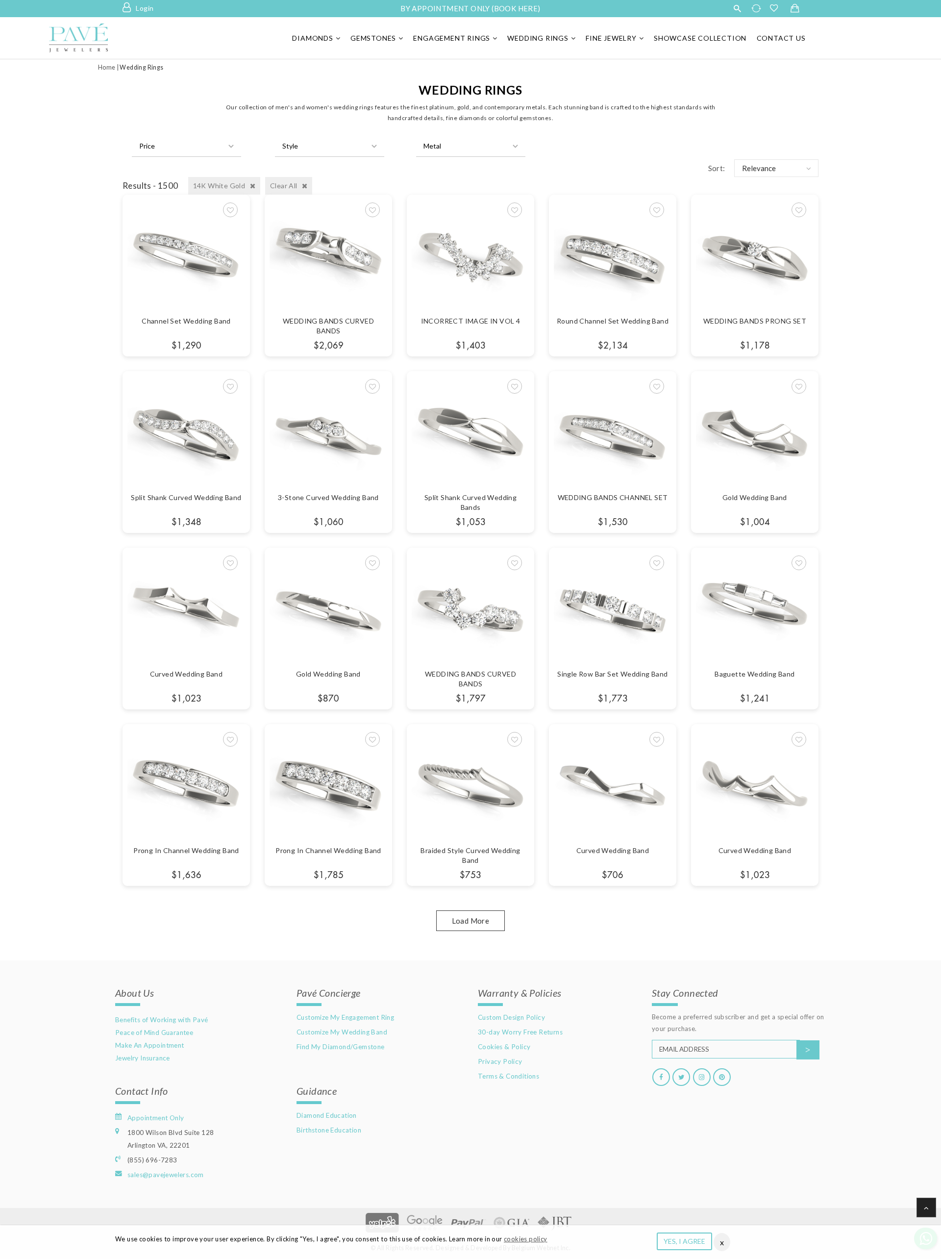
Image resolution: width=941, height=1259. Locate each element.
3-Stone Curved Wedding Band (328, 497)
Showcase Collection (700, 38)
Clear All (284, 185)
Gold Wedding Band (754, 497)
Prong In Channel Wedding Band (186, 850)
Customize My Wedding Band (342, 1032)
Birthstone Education (329, 1130)
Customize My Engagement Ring (345, 1017)
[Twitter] (681, 1077)
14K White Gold (220, 185)
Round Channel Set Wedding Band (613, 321)
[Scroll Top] (926, 1207)
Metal (432, 146)
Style (290, 146)
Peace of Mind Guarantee (154, 1032)
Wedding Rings (537, 38)
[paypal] (468, 1221)
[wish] (777, 8)
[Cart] (795, 8)
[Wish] (230, 209)
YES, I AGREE (684, 1241)
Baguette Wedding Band (754, 674)
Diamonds (312, 38)
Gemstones (373, 38)
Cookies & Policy (504, 1047)
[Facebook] (661, 1077)
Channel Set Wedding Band (186, 321)
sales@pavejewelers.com (165, 1175)
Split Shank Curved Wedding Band (186, 497)
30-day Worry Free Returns (520, 1032)
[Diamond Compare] (757, 8)
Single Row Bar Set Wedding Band (612, 674)
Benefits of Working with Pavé (161, 1020)
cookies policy (525, 1239)
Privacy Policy (500, 1061)
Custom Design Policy (511, 1017)
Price (147, 146)
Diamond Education (327, 1115)
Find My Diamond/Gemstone (341, 1047)
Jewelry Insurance (142, 1058)
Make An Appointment (149, 1045)
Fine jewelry (611, 38)
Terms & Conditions (508, 1076)
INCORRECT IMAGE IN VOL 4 (470, 321)
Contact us (781, 38)
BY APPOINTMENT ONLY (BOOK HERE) (470, 8)
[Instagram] (702, 1077)
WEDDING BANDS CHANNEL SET (613, 497)
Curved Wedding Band (186, 674)
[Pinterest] (722, 1077)
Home (107, 67)
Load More (471, 920)
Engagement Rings (451, 38)
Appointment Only (155, 1118)
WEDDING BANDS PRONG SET (754, 321)
